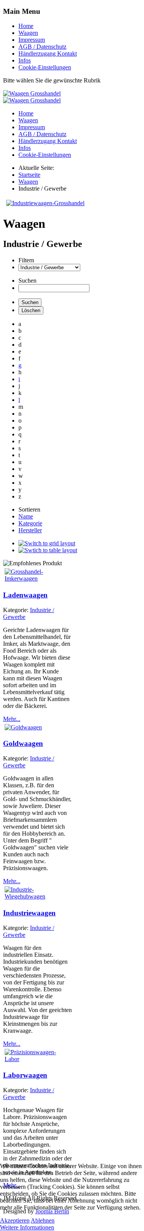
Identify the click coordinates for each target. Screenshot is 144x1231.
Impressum (31, 39)
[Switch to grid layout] (46, 543)
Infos (24, 60)
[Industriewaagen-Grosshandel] (45, 203)
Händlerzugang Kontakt (47, 53)
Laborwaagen (25, 1075)
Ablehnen (43, 1220)
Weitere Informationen (27, 1227)
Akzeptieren (15, 1220)
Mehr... (11, 719)
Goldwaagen (23, 743)
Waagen (28, 33)
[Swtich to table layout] (47, 550)
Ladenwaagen (25, 595)
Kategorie (30, 523)
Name (25, 516)
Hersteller (30, 530)
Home (25, 26)
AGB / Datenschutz (42, 46)
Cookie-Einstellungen (44, 67)
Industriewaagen (29, 913)
